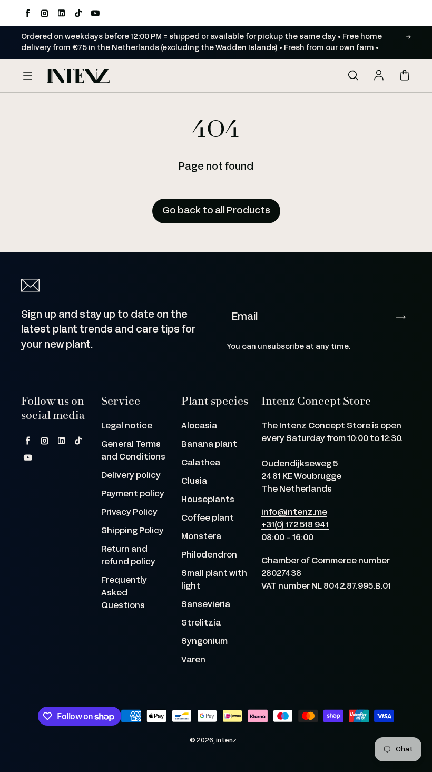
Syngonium (204, 642)
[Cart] (404, 76)
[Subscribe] (401, 317)
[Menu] (27, 76)
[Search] (353, 76)
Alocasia (199, 426)
